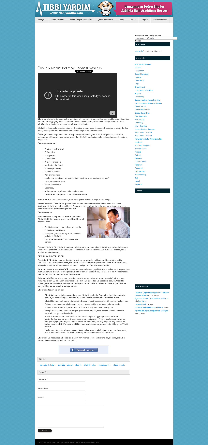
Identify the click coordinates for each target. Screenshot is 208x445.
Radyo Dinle (95, 442)
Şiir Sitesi (77, 442)
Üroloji (121, 20)
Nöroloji (138, 152)
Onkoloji (138, 155)
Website (41, 398)
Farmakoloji (139, 97)
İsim (42, 379)
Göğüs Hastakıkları (142, 113)
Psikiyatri (138, 165)
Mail (43, 388)
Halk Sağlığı (139, 119)
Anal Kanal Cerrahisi (143, 64)
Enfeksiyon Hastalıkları (144, 90)
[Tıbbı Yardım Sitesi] (104, 16)
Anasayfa (139, 51)
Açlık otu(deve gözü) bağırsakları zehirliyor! (151, 299)
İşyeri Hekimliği (141, 126)
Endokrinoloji (140, 87)
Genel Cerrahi (58, 20)
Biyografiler (139, 71)
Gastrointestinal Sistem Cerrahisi (147, 100)
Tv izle (89, 442)
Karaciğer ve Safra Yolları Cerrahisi (148, 139)
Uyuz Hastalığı (140, 304)
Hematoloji (139, 123)
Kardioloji (138, 142)
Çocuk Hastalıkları (105, 20)
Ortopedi (138, 158)
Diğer (133, 20)
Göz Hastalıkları (141, 116)
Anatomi (138, 68)
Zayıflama (138, 184)
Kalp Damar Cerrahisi (143, 132)
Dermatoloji (139, 81)
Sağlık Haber (140, 171)
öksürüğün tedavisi (65, 365)
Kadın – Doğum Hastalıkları (81, 20)
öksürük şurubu (105, 365)
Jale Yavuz (142, 301)
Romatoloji (139, 168)
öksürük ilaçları (90, 365)
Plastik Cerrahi (140, 162)
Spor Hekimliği (140, 175)
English (145, 20)
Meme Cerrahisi (141, 149)
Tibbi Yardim (60, 442)
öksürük (78, 365)
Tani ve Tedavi (69, 442)
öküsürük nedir (119, 365)
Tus (136, 178)
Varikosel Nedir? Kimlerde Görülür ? (149, 308)
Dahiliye (42, 20)
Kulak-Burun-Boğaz (142, 145)
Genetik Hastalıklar (142, 110)
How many (83, 442)
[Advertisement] (84, 45)
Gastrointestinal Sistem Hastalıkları (148, 103)
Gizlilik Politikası (160, 20)
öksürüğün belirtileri (47, 365)
